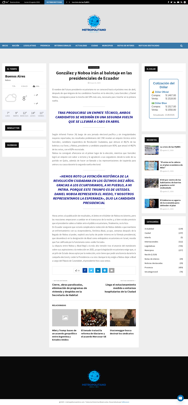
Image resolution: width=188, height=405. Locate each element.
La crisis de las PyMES (80, 2)
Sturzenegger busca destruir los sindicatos (122, 332)
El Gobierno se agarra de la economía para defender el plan (170, 203)
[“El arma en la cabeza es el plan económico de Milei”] (152, 165)
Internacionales (62, 45)
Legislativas (30, 45)
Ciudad (94, 45)
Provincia (45, 45)
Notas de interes (125, 45)
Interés (148, 237)
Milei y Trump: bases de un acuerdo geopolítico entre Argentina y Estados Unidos (64, 335)
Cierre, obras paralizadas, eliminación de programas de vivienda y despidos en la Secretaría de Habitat (69, 290)
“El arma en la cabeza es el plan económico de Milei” (171, 165)
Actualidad (81, 45)
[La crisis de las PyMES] (152, 150)
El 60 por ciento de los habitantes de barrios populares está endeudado (170, 183)
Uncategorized (151, 271)
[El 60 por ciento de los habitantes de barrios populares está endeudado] (152, 183)
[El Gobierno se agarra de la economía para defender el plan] (152, 203)
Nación (15, 45)
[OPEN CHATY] (180, 398)
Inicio (5, 45)
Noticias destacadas (149, 45)
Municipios (107, 45)
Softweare (125, 402)
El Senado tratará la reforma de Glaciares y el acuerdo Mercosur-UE (93, 333)
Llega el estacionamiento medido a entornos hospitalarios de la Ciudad (120, 288)
